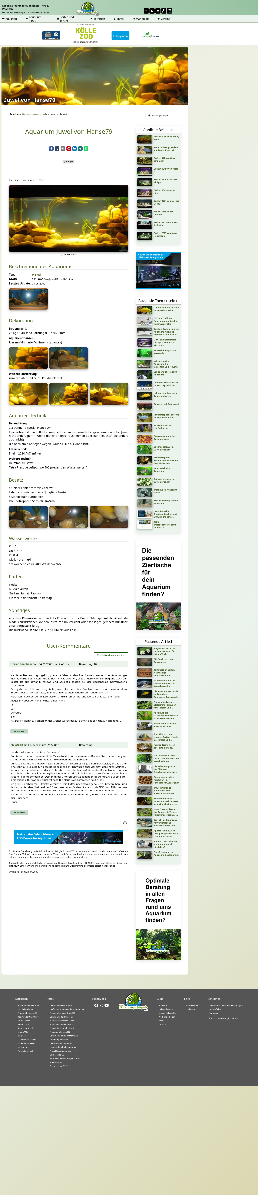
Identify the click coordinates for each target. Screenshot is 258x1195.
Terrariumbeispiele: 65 (27, 1013)
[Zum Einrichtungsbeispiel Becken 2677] (144, 239)
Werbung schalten (167, 1016)
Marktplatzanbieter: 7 (27, 1043)
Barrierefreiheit (215, 1009)
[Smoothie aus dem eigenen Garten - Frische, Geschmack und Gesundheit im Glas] (144, 740)
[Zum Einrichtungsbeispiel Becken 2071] (144, 207)
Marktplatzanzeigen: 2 (27, 1039)
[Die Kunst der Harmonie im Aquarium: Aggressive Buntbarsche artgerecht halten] (144, 697)
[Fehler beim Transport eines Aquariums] (144, 729)
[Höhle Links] (109, 404)
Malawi (46, 114)
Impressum (214, 1013)
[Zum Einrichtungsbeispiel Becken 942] (144, 164)
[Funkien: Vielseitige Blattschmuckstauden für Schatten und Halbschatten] (144, 708)
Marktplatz (142, 19)
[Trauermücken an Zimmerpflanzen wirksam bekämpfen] (144, 794)
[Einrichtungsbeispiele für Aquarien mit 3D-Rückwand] (144, 345)
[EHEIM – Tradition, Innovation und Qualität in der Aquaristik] (144, 324)
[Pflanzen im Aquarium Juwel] (28, 368)
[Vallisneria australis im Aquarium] (144, 378)
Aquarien (11, 19)
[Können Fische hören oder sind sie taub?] (144, 751)
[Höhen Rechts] (68, 404)
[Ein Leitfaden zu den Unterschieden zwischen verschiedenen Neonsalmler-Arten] (144, 761)
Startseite (26, 114)
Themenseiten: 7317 (58, 1066)
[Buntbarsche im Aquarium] (144, 474)
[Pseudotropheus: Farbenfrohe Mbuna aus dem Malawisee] (144, 463)
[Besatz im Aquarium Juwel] (28, 527)
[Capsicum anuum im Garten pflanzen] (144, 442)
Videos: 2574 (23, 1024)
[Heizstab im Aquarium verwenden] (144, 356)
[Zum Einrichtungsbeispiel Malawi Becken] (144, 217)
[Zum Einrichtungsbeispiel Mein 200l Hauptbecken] (144, 153)
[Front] (68, 251)
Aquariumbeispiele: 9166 (28, 1005)
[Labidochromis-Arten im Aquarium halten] (144, 399)
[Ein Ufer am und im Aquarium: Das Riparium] (144, 858)
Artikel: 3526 (23, 1032)
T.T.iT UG (234, 1018)
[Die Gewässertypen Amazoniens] (144, 665)
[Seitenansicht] (28, 404)
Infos (120, 19)
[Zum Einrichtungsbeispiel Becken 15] (144, 185)
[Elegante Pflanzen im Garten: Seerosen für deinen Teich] (144, 654)
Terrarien (99, 19)
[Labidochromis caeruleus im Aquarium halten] (144, 313)
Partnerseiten (192, 1005)
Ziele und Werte (166, 1009)
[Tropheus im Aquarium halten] (144, 496)
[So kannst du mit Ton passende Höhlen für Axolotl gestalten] (144, 686)
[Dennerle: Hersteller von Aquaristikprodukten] (144, 388)
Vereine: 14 (22, 1047)
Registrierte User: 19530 (28, 1016)
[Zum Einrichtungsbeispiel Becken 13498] (144, 196)
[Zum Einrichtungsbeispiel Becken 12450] (144, 175)
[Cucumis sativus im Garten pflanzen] (144, 453)
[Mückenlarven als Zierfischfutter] (144, 431)
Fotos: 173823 (24, 1020)
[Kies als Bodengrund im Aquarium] (144, 506)
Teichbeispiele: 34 (25, 1009)
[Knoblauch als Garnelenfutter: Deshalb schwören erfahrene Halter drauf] (144, 719)
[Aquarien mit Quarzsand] (144, 410)
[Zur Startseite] (133, 1010)
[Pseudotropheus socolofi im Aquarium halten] (144, 421)
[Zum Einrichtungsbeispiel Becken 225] (144, 228)
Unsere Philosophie (167, 1013)
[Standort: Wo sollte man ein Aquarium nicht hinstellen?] (144, 847)
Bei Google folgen (160, 115)
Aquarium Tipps (35, 18)
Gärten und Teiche (67, 18)
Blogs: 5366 (23, 1035)
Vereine (165, 19)
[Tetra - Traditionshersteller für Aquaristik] (144, 528)
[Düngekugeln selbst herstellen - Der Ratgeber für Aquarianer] (144, 783)
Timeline (162, 1024)
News (161, 1020)
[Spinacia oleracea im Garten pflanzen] (144, 485)
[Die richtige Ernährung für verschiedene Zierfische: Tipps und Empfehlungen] (144, 826)
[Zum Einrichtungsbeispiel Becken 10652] (144, 142)
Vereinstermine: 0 (25, 1051)
